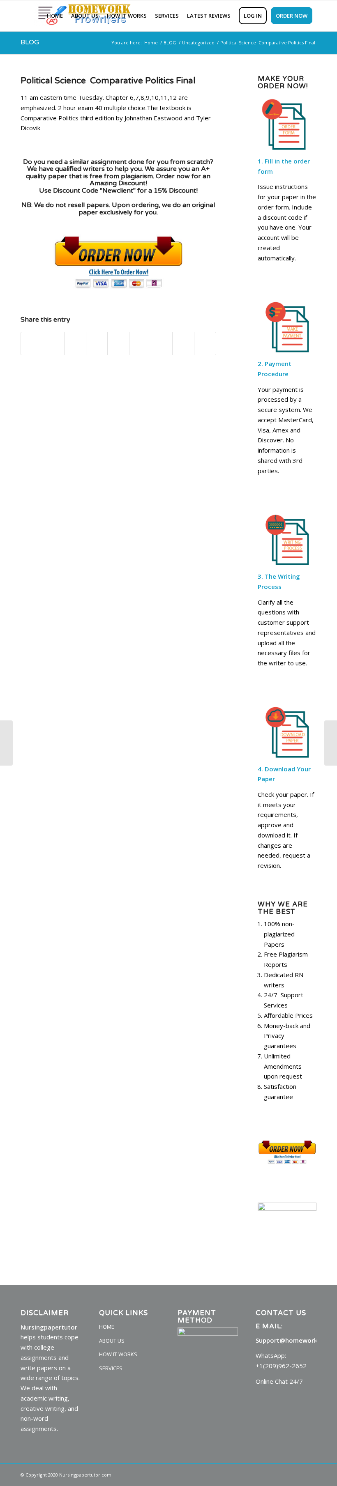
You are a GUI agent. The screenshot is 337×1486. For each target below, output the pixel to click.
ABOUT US (112, 1340)
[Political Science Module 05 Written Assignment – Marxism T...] (6, 743)
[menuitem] (55, 15)
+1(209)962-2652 (281, 1366)
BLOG (30, 42)
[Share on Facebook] (32, 343)
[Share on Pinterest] (97, 343)
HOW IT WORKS (118, 1354)
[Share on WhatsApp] (75, 343)
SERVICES (110, 1368)
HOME (106, 1326)
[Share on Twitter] (54, 343)
